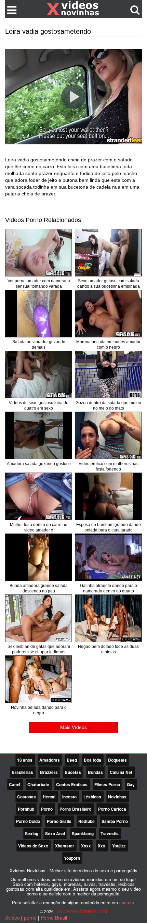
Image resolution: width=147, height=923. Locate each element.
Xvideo (12, 917)
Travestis (110, 833)
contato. (127, 902)
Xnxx (86, 846)
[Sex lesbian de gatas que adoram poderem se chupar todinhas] (38, 618)
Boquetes (117, 760)
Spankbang (83, 833)
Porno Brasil (54, 917)
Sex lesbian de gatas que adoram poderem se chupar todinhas (39, 649)
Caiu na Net (121, 772)
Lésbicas (92, 797)
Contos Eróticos (72, 784)
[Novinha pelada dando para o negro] (38, 679)
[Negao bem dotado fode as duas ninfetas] (108, 618)
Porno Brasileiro (75, 809)
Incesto (69, 797)
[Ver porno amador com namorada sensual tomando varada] (38, 252)
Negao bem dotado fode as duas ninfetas (108, 649)
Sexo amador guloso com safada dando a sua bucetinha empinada (108, 284)
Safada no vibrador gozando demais (38, 344)
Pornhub (26, 809)
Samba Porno (115, 821)
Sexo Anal (55, 833)
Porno (47, 809)
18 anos (24, 760)
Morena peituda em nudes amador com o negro (108, 344)
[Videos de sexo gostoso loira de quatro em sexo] (38, 374)
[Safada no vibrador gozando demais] (38, 313)
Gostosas (26, 797)
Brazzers (49, 772)
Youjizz (118, 846)
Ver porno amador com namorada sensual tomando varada (39, 284)
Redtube (86, 821)
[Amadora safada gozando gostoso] (38, 435)
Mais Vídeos (73, 727)
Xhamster (64, 846)
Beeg (72, 760)
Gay (131, 784)
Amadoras (49, 760)
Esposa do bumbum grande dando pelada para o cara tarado (108, 527)
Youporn (72, 858)
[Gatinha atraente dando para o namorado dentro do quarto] (108, 557)
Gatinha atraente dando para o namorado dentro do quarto (108, 588)
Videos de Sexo (33, 846)
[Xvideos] (73, 8)
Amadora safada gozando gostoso (39, 463)
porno (30, 917)
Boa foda (92, 760)
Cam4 (15, 784)
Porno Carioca (112, 809)
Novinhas (117, 797)
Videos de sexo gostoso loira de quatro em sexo (38, 405)
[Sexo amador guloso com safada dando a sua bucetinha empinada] (108, 252)
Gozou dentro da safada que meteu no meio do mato (108, 405)
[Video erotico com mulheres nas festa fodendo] (108, 435)
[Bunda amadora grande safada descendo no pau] (38, 557)
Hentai (49, 797)
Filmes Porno (107, 784)
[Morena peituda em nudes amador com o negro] (108, 313)
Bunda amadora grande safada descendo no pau (39, 588)
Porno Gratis (59, 821)
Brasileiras (22, 772)
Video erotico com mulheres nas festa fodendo (108, 466)
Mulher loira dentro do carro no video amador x (38, 527)
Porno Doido (28, 821)
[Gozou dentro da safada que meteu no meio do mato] (108, 374)
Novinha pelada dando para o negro (39, 710)
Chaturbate (38, 784)
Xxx (101, 846)
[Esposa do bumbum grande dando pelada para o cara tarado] (108, 496)
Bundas (95, 772)
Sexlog (31, 833)
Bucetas (73, 772)
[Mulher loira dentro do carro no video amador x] (38, 496)
